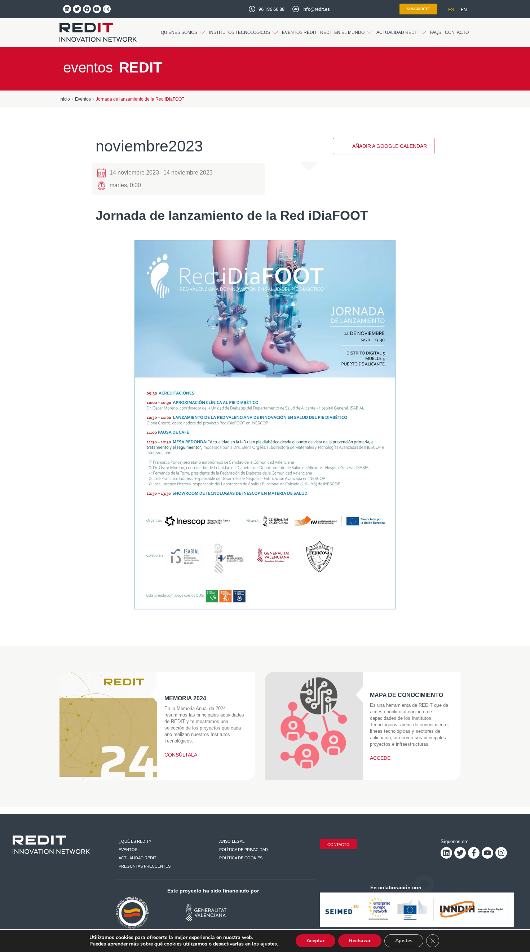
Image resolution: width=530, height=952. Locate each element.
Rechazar (360, 940)
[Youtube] (97, 9)
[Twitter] (77, 9)
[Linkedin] (67, 9)
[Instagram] (107, 9)
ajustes (268, 944)
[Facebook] (87, 9)
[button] (183, 32)
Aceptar (315, 940)
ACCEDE (380, 758)
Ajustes (403, 940)
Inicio (64, 99)
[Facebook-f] (474, 853)
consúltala (180, 755)
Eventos (83, 99)
